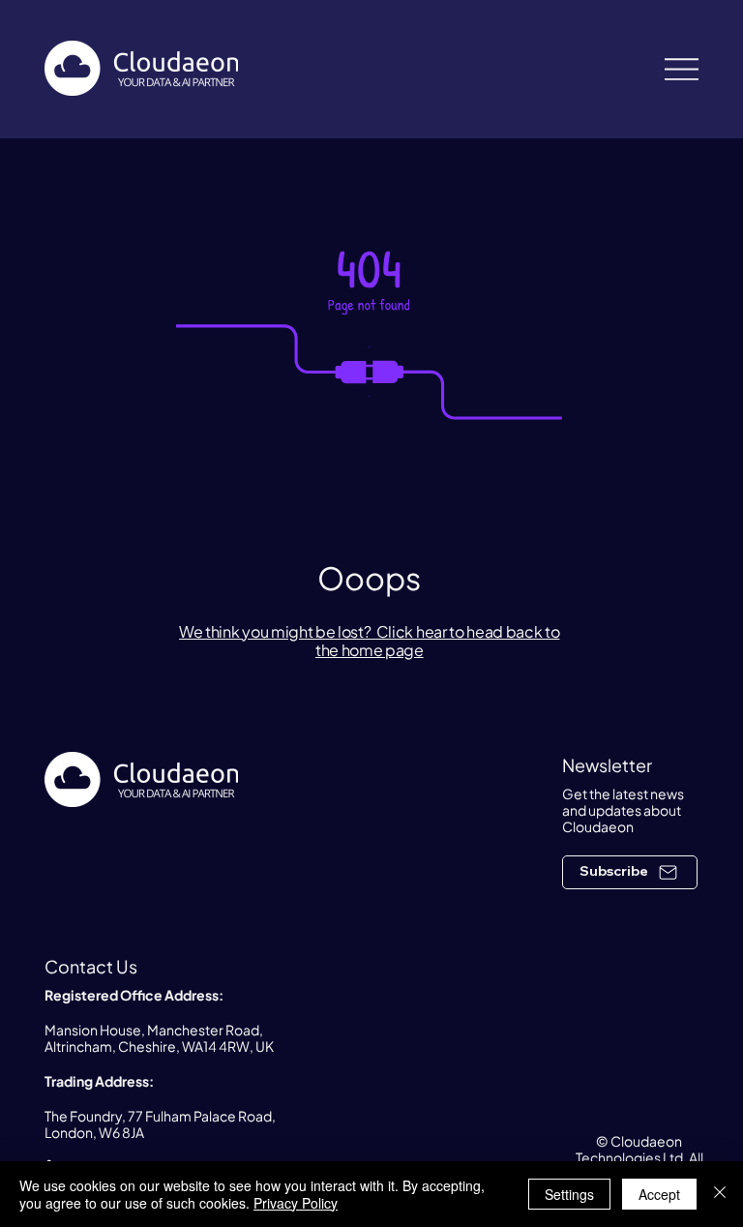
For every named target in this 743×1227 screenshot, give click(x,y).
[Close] (719, 1194)
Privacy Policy (295, 1202)
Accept (659, 1194)
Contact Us (91, 966)
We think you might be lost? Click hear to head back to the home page (369, 640)
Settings (569, 1194)
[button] (630, 872)
